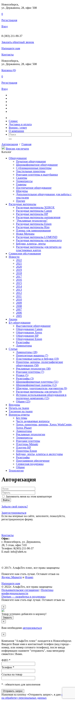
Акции (13, 319)
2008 (19, 306)
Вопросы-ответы (19, 414)
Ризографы (23, 342)
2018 (19, 273)
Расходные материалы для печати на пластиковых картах (38, 248)
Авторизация (9, 144)
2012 (19, 293)
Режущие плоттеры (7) (30, 371)
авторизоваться (32, 627)
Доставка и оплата (20, 124)
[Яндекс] (4, 529)
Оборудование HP (27, 335)
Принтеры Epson (26, 450)
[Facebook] (29, 529)
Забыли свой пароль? (14, 506)
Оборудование (18, 158)
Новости (14, 256)
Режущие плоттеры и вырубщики (37, 174)
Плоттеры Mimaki (27, 444)
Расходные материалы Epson (34, 223)
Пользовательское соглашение (20, 590)
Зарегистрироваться (13, 512)
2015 (19, 283)
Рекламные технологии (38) (33, 368)
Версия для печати (17, 148)
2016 (19, 279)
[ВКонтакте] (9, 529)
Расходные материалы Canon (34, 210)
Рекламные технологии (30, 434)
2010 (19, 299)
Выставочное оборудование (33, 325)
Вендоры (14, 404)
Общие (20, 467)
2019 (19, 269)
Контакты (7, 54)
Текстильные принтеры (30, 171)
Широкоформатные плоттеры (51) (37, 381)
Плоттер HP (23, 447)
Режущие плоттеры (28, 440)
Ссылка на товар (11, 674)
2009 (19, 302)
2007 (19, 309)
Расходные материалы (22, 204)
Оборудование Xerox (29, 332)
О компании (16, 130)
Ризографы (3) (25, 378)
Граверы (21, 184)
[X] (19, 529)
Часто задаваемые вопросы (33, 421)
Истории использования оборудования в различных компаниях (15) (41, 396)
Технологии (16, 470)
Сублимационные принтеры (34, 168)
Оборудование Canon (29, 329)
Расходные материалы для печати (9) (39, 391)
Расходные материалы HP (32, 214)
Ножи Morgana (25, 233)
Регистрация (9, 20)
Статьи (13, 348)
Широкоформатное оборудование (37, 164)
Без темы (21, 417)
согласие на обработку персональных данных (36, 696)
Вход (4, 26)
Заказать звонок (17, 42)
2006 (19, 312)
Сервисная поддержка (30, 464)
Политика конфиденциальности (27, 591)
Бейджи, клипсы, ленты (31, 243)
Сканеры (21, 177)
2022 (19, 260)
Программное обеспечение (33, 460)
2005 (19, 316)
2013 (19, 289)
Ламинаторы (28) (26, 352)
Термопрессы (24, 181)
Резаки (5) (22, 375)
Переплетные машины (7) (32, 355)
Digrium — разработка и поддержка (23, 596)
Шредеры (22, 191)
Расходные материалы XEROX (35, 207)
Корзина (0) (8, 70)
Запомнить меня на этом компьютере (28, 496)
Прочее (20, 200)
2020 (19, 266)
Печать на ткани (19, 408)
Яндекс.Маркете (11, 577)
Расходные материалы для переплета (39, 240)
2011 (19, 296)
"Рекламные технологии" (32, 220)
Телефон (7, 667)
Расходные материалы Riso (33, 227)
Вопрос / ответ (18, 127)
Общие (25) (23, 401)
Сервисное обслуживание (25, 253)
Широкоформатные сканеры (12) (36, 385)
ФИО (5, 660)
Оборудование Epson (29, 339)
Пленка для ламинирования (33, 230)
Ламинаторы (24, 345)
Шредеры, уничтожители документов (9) (41, 388)
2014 (19, 286)
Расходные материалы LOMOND (36, 237)
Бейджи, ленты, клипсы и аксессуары (39, 454)
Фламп (29, 577)
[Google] (24, 529)
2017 (19, 276)
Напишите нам (10, 48)
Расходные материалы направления (38, 217)
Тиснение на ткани (21, 411)
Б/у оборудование (20, 322)
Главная (26, 144)
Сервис (13, 121)
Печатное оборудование (31, 161)
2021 (19, 263)
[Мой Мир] (14, 529)
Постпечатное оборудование (34, 187)
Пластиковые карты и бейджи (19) (37, 358)
